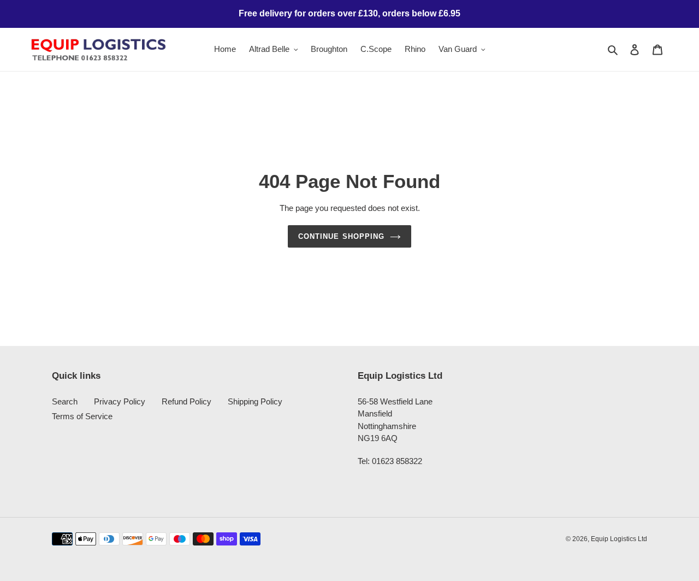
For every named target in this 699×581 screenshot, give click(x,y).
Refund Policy (186, 401)
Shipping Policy (255, 401)
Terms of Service (82, 416)
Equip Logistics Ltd (619, 539)
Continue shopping (341, 236)
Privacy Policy (119, 401)
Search (65, 401)
